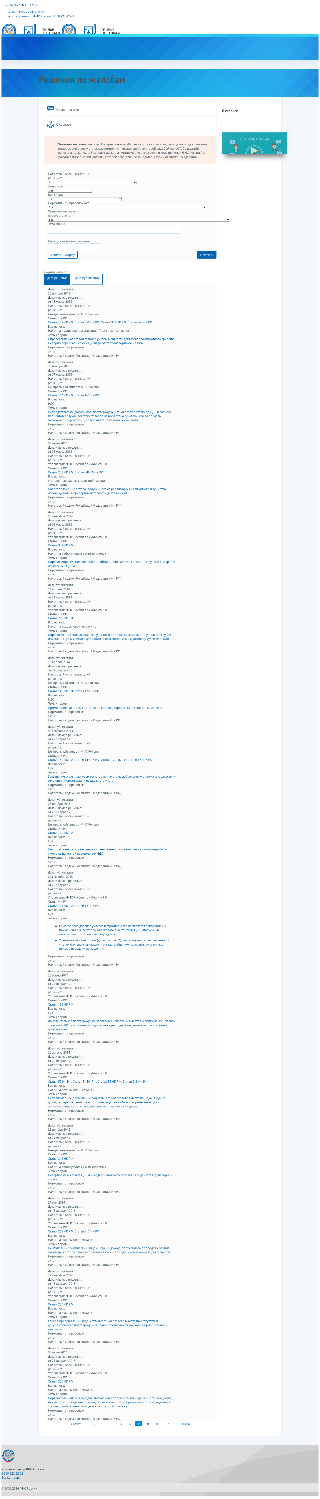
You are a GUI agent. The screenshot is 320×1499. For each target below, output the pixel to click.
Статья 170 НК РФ (86, 691)
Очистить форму (63, 255)
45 (147, 1423)
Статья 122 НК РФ (60, 322)
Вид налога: (56, 327)
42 (121, 1423)
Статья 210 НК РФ (60, 618)
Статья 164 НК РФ (60, 395)
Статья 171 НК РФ (139, 760)
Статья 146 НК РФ (60, 760)
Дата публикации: (61, 289)
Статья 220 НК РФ (60, 1304)
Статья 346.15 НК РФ (89, 472)
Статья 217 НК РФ (86, 1231)
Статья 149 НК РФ (60, 691)
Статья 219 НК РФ (134, 1081)
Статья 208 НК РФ (60, 1231)
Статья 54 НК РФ (84, 1081)
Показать (207, 255)
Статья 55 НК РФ (109, 1081)
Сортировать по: (56, 272)
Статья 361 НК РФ (113, 322)
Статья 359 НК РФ (86, 322)
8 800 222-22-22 (12, 1473)
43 (130, 1423)
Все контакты (10, 1477)
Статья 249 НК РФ (60, 472)
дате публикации (87, 278)
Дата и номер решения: (65, 297)
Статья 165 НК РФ (86, 395)
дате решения (57, 278)
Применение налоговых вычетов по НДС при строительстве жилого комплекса (105, 708)
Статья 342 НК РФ (60, 545)
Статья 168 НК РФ (60, 906)
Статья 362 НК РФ (139, 322)
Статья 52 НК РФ (59, 1081)
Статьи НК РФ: (58, 318)
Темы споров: (57, 335)
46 (156, 1423)
